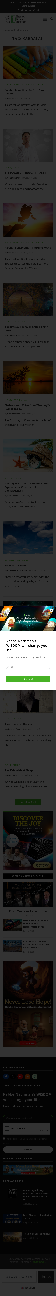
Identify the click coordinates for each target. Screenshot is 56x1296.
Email (10, 666)
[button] (51, 610)
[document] (28, 648)
